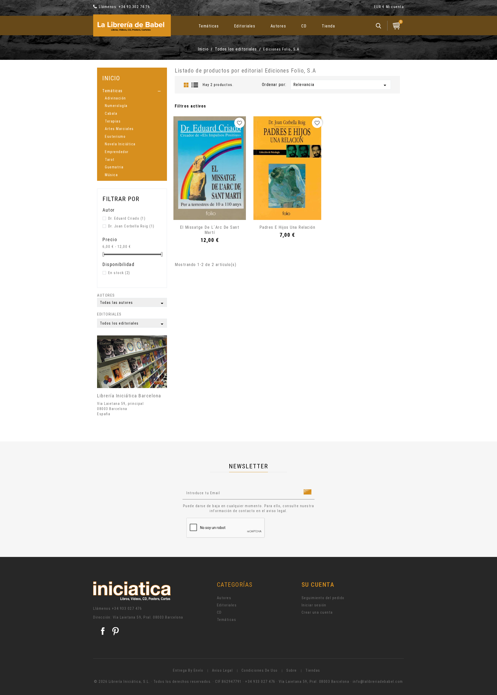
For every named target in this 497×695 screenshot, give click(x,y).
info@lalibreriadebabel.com (378, 681)
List (195, 85)
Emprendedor (117, 152)
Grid (186, 85)
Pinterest (115, 631)
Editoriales (244, 26)
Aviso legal (222, 670)
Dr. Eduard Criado (127, 218)
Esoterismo (115, 136)
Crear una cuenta (317, 612)
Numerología (116, 106)
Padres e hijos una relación (287, 227)
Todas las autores (132, 303)
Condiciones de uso (260, 670)
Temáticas (209, 26)
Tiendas (312, 670)
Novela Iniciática (120, 144)
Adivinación (115, 98)
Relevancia (340, 85)
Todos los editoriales (132, 324)
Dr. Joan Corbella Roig (131, 226)
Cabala (111, 113)
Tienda (328, 26)
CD (304, 26)
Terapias (113, 121)
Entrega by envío (188, 670)
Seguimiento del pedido (323, 598)
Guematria (114, 167)
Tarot (110, 159)
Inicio (111, 78)
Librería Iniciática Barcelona (129, 395)
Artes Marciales (119, 129)
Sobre (291, 670)
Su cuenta (318, 584)
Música (111, 175)
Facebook (103, 631)
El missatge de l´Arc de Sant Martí (209, 230)
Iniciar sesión (314, 605)
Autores (278, 26)
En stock (119, 273)
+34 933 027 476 (127, 608)
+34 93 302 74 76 (134, 7)
